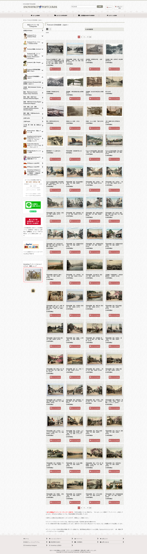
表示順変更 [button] (90, 29)
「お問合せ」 (29, 231)
